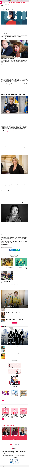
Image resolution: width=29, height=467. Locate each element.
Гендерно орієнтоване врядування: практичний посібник (23, 397)
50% (2, 344)
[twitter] (12, 250)
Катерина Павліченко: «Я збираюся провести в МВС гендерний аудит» (13, 131)
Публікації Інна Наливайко (14, 255)
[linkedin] (14, 250)
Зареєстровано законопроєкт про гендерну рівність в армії (12, 188)
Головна (1, 4)
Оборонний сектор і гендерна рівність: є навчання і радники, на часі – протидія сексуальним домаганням (14, 144)
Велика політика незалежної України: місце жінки (13, 78)
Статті (3, 4)
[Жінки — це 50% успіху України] (4, 3)
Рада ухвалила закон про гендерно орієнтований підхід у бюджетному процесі (21, 268)
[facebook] (10, 250)
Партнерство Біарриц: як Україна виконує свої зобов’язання (6, 281)
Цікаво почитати (14, 254)
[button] (13, 440)
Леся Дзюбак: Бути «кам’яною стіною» (7, 267)
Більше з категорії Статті (14, 256)
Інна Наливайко (2, 9)
